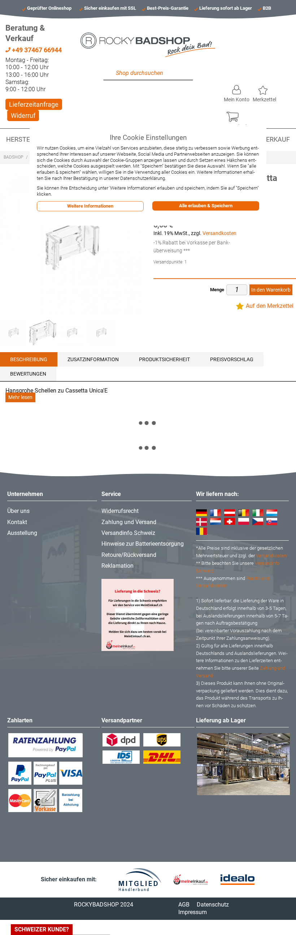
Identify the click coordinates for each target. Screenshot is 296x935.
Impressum (192, 912)
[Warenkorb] (236, 115)
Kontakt (17, 522)
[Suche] (110, 73)
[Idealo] (237, 879)
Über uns (18, 511)
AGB (184, 904)
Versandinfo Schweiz (128, 532)
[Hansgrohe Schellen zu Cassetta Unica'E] (43, 332)
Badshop (13, 157)
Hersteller (25, 139)
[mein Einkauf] (191, 879)
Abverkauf (272, 139)
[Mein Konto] (236, 88)
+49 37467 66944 (36, 50)
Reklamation (117, 565)
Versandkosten (219, 233)
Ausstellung (22, 532)
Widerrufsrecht (120, 511)
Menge (217, 289)
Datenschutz (213, 904)
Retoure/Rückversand (128, 554)
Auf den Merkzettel (269, 305)
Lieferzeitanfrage (33, 104)
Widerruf (23, 115)
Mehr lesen (20, 397)
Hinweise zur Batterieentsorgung (142, 543)
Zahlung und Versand (128, 522)
